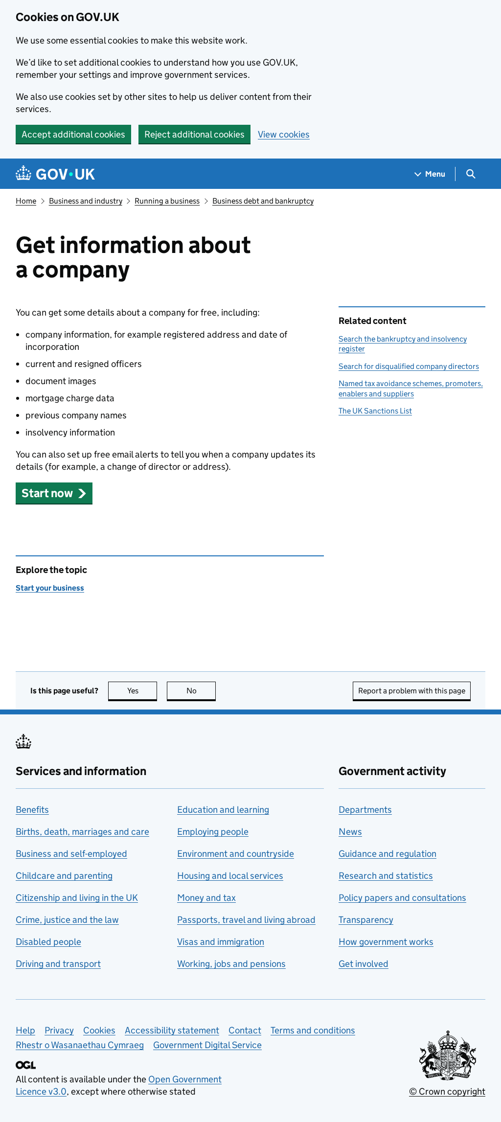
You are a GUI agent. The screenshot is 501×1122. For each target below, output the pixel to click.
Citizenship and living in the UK (77, 897)
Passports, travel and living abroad (246, 919)
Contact (244, 1030)
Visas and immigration (220, 941)
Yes (142, 690)
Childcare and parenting (64, 875)
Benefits (32, 809)
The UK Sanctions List (375, 410)
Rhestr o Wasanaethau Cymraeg (80, 1045)
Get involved (363, 963)
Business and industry (85, 201)
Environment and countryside (235, 853)
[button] (54, 493)
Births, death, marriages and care (82, 831)
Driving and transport (58, 963)
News (350, 831)
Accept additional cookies (73, 134)
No (201, 690)
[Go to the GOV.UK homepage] (55, 174)
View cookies (284, 134)
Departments (365, 809)
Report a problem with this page (411, 690)
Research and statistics (386, 875)
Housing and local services (230, 875)
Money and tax (206, 897)
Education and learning (223, 809)
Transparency (366, 919)
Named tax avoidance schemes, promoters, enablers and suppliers (411, 388)
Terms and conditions (313, 1030)
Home (26, 201)
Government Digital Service (207, 1045)
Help (25, 1030)
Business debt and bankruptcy (263, 201)
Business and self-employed (71, 853)
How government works (386, 941)
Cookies (99, 1030)
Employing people (213, 831)
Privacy (59, 1030)
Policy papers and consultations (402, 897)
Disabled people (48, 941)
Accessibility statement (172, 1030)
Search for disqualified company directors (409, 366)
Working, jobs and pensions (231, 963)
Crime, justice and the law (67, 919)
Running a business (167, 201)
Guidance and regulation (387, 853)
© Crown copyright (447, 1091)
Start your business (50, 588)
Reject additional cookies (194, 134)
